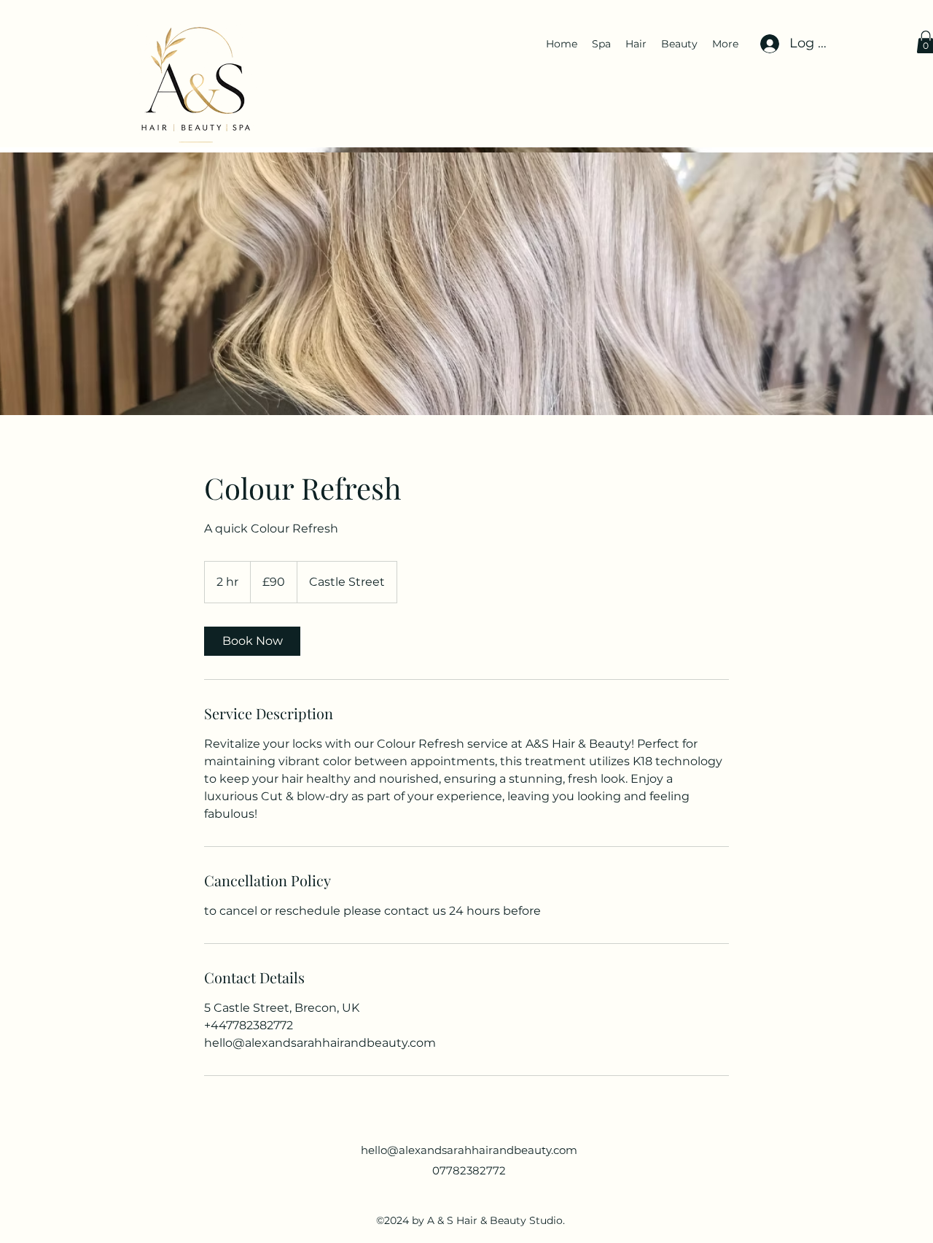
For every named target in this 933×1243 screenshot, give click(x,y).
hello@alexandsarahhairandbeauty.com (469, 1150)
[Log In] (767, 44)
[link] (252, 641)
